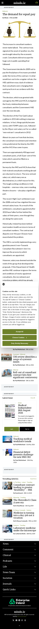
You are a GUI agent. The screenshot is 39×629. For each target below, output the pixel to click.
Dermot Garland (21, 616)
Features (16, 525)
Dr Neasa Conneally (19, 510)
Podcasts (7, 561)
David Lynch (19, 493)
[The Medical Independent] (36, 2)
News (6, 543)
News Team (9, 572)
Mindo (6, 18)
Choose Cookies (18, 337)
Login (11, 429)
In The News (17, 482)
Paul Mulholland (20, 349)
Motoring (16, 497)
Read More (33, 479)
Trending (29, 482)
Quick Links (9, 589)
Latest (24, 482)
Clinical (7, 555)
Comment (16, 354)
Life (5, 566)
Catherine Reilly (20, 533)
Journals (7, 583)
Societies (7, 578)
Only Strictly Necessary (19, 343)
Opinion (28, 510)
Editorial (5, 11)
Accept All (19, 331)
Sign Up (27, 429)
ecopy (20, 403)
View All (32, 398)
